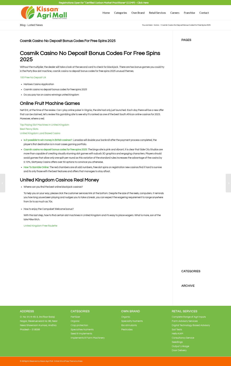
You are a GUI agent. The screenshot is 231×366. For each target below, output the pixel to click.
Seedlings (177, 342)
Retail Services (189, 208)
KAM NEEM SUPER (192, 145)
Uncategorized (189, 276)
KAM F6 (185, 120)
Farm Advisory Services (185, 321)
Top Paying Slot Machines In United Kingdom (44, 125)
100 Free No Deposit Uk (33, 77)
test (183, 241)
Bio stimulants (189, 53)
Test (183, 237)
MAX (184, 187)
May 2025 (186, 290)
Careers (185, 57)
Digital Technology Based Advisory (191, 325)
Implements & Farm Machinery (88, 338)
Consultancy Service (183, 338)
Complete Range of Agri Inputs (189, 317)
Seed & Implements (81, 333)
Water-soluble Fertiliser (194, 250)
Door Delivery (179, 350)
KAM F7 (185, 124)
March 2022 (187, 295)
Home (184, 82)
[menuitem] (103, 4)
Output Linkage (180, 346)
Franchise (186, 78)
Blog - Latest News (31, 25)
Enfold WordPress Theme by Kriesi (68, 361)
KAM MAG (187, 128)
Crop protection (190, 70)
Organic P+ (187, 199)
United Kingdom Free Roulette (40, 226)
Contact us (187, 66)
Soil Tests (177, 329)
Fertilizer (186, 74)
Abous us (186, 45)
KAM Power (187, 149)
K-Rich (185, 103)
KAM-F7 (186, 179)
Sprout (185, 233)
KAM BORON (188, 116)
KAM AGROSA (189, 107)
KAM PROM (187, 153)
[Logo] (44, 12)
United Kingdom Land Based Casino (40, 133)
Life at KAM (187, 183)
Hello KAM (177, 333)
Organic (185, 191)
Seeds (184, 220)
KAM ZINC (187, 170)
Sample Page (189, 216)
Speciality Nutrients (192, 224)
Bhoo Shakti (188, 49)
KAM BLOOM (188, 112)
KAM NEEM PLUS (191, 137)
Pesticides (187, 204)
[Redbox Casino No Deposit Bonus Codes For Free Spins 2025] (2, 183)
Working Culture (190, 262)
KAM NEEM (187, 133)
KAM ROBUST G (190, 162)
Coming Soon (188, 61)
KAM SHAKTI (188, 166)
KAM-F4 (186, 174)
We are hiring (188, 254)
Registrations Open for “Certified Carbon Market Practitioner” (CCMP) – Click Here (103, 3)
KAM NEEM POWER (192, 141)
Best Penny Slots (29, 129)
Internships (187, 99)
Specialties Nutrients (192, 229)
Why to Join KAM (190, 258)
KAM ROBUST (189, 158)
